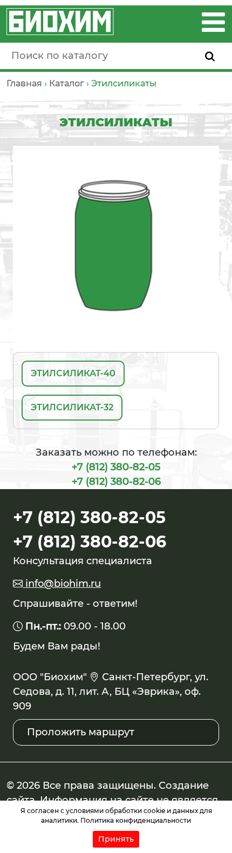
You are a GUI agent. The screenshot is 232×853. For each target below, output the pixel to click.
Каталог (66, 83)
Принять (116, 839)
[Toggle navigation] (213, 22)
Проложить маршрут (80, 732)
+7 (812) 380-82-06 (116, 482)
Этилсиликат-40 (73, 373)
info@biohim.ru (62, 584)
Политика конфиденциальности (135, 820)
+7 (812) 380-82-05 (116, 467)
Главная (24, 83)
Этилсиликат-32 (72, 407)
